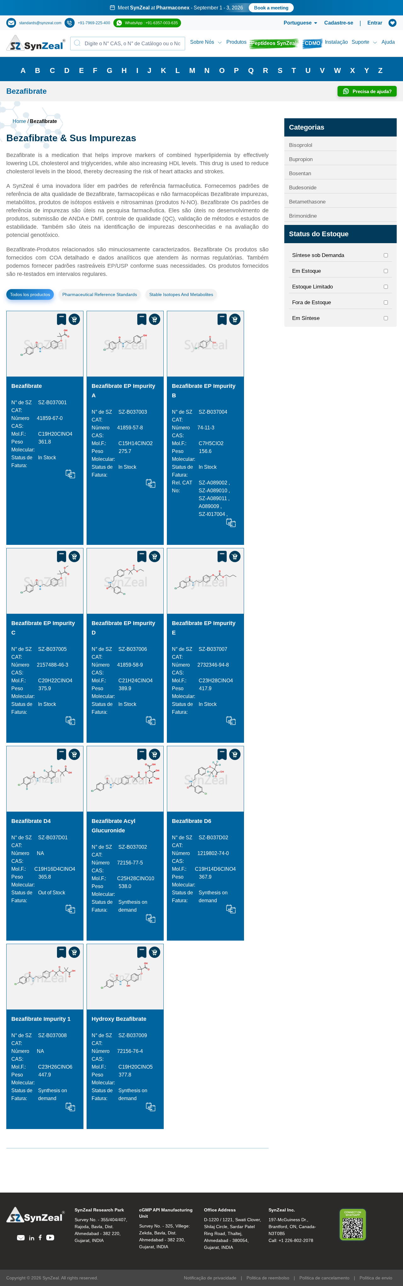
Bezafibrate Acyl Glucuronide (113, 826)
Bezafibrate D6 (191, 821)
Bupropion (301, 159)
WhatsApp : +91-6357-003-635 (151, 23)
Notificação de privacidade (210, 1277)
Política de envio (376, 1277)
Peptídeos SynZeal (273, 43)
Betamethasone (307, 202)
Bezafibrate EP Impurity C (43, 628)
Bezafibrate (26, 386)
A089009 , (210, 506)
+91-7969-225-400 (94, 23)
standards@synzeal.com (40, 23)
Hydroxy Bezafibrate (119, 1019)
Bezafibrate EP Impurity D (123, 628)
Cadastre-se (338, 22)
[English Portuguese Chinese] (293, 23)
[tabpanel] (201, 7)
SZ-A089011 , (214, 498)
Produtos (236, 42)
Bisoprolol (300, 145)
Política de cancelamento (324, 1277)
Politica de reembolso (268, 1277)
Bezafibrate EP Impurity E (204, 628)
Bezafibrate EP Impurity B (204, 391)
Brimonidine (303, 216)
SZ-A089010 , (214, 490)
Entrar (374, 22)
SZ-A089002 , (214, 482)
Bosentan (300, 173)
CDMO (312, 43)
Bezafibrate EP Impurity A (123, 391)
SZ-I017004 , (213, 514)
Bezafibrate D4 (31, 821)
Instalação (336, 42)
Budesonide (302, 188)
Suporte (360, 42)
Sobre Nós (202, 42)
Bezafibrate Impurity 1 (41, 1019)
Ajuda (388, 42)
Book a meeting (271, 7)
